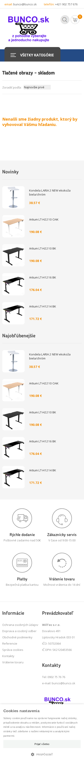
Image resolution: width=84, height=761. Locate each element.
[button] (42, 754)
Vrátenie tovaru (13, 662)
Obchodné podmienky (17, 637)
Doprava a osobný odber (19, 631)
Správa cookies (12, 650)
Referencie (9, 643)
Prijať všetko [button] (41, 744)
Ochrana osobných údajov (20, 625)
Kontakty (8, 656)
